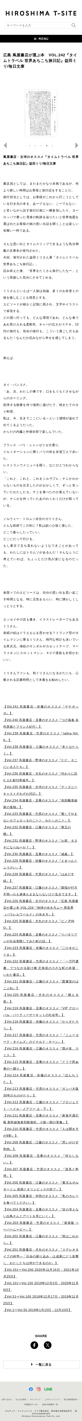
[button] (41, 39)
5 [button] (52, 146)
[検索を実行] (73, 26)
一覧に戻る (43, 1364)
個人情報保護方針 (70, 1399)
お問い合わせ (6, 1399)
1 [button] (29, 146)
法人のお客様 (21, 1399)
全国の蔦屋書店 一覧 (50, 1404)
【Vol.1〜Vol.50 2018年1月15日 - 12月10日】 (37, 1310)
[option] (41, 113)
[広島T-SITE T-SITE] (41, 13)
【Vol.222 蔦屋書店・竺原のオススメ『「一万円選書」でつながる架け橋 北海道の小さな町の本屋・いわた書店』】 (41, 968)
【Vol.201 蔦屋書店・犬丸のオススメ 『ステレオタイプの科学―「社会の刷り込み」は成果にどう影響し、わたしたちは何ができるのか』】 (41, 1256)
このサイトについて (52, 1399)
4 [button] (47, 146)
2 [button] (35, 146)
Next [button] (78, 145)
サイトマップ (35, 1399)
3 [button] (41, 146)
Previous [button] (4, 145)
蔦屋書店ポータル (31, 1404)
